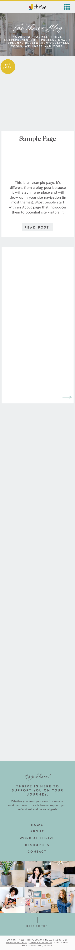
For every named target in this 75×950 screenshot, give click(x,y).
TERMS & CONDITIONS (40, 942)
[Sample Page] (37, 97)
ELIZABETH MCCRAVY (16, 942)
